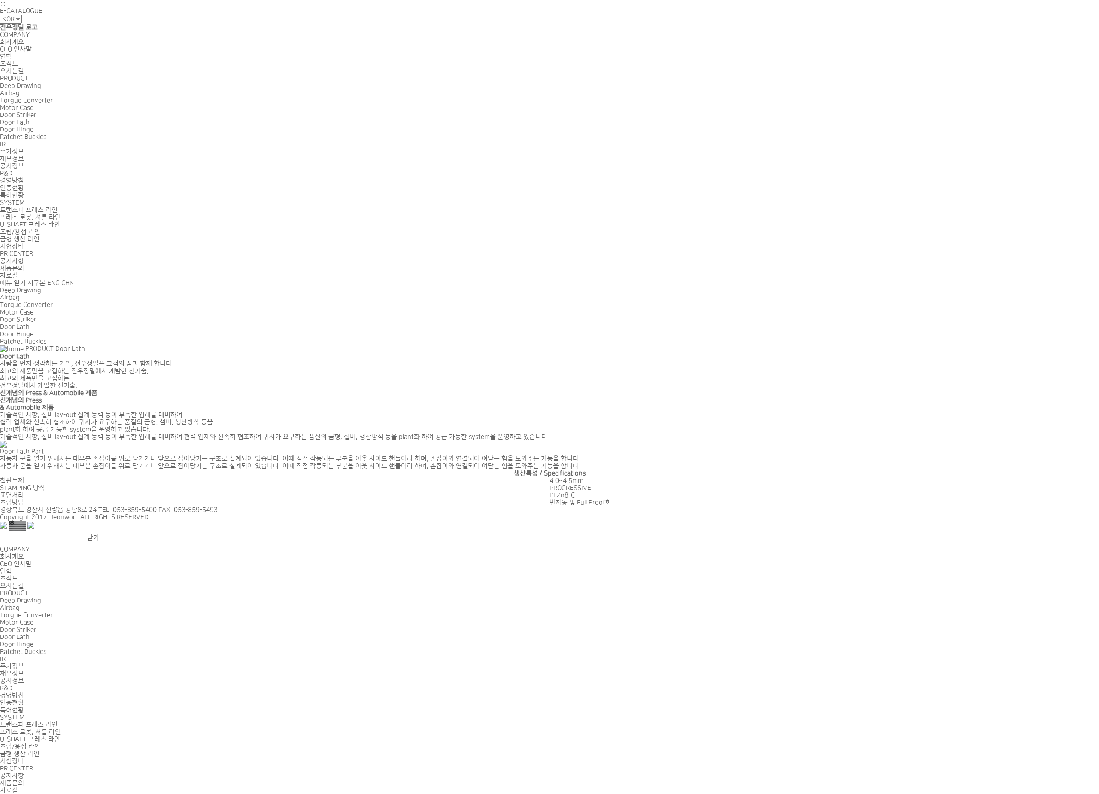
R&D (6, 173)
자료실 (9, 275)
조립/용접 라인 (20, 231)
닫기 (93, 537)
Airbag (10, 93)
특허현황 (12, 195)
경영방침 (12, 180)
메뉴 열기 (13, 283)
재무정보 (12, 158)
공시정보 (12, 166)
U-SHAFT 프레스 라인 (30, 224)
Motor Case (16, 107)
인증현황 (12, 188)
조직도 (9, 63)
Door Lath (15, 122)
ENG (53, 283)
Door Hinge (16, 129)
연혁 (6, 56)
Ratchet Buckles (23, 136)
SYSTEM (12, 202)
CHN (67, 283)
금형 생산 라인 (19, 239)
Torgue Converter (26, 100)
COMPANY (15, 34)
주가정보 (12, 151)
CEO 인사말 (16, 49)
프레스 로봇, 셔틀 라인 (30, 217)
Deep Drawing (20, 85)
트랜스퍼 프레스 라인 (29, 210)
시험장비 (12, 246)
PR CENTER (16, 253)
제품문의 (12, 268)
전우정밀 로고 (19, 27)
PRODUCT (14, 78)
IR (3, 144)
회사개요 (12, 42)
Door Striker (18, 115)
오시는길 (12, 71)
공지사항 (12, 261)
